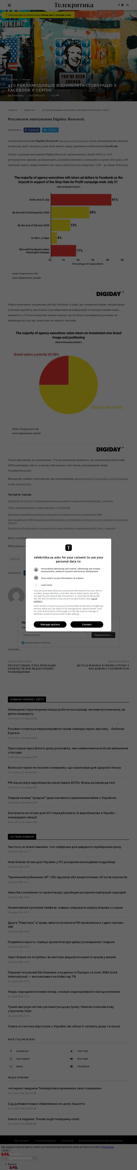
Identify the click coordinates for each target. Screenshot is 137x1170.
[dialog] (68, 585)
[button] (68, 585)
